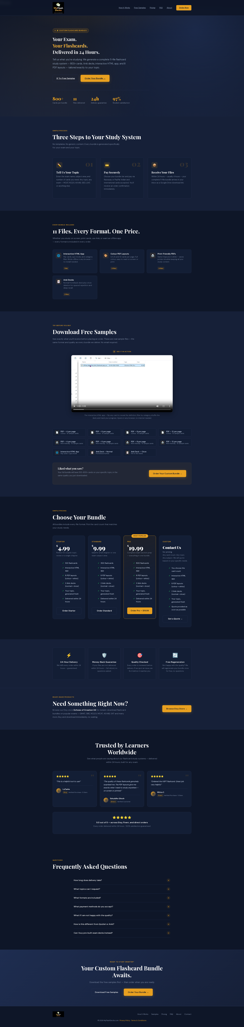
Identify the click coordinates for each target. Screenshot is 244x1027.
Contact (187, 1014)
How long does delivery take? (121, 880)
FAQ (161, 8)
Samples (154, 1014)
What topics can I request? (121, 889)
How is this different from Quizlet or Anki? (121, 924)
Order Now (184, 7)
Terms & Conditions (138, 1020)
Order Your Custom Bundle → (167, 473)
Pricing (152, 8)
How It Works (124, 8)
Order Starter (68, 611)
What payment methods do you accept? (121, 906)
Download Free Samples (106, 992)
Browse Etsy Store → (176, 708)
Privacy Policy (125, 1020)
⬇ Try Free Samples (65, 78)
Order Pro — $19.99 (140, 610)
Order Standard (104, 611)
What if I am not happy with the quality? (121, 915)
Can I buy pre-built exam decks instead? (121, 933)
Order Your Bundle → (95, 78)
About (169, 8)
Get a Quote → (175, 619)
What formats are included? (121, 897)
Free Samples (140, 8)
